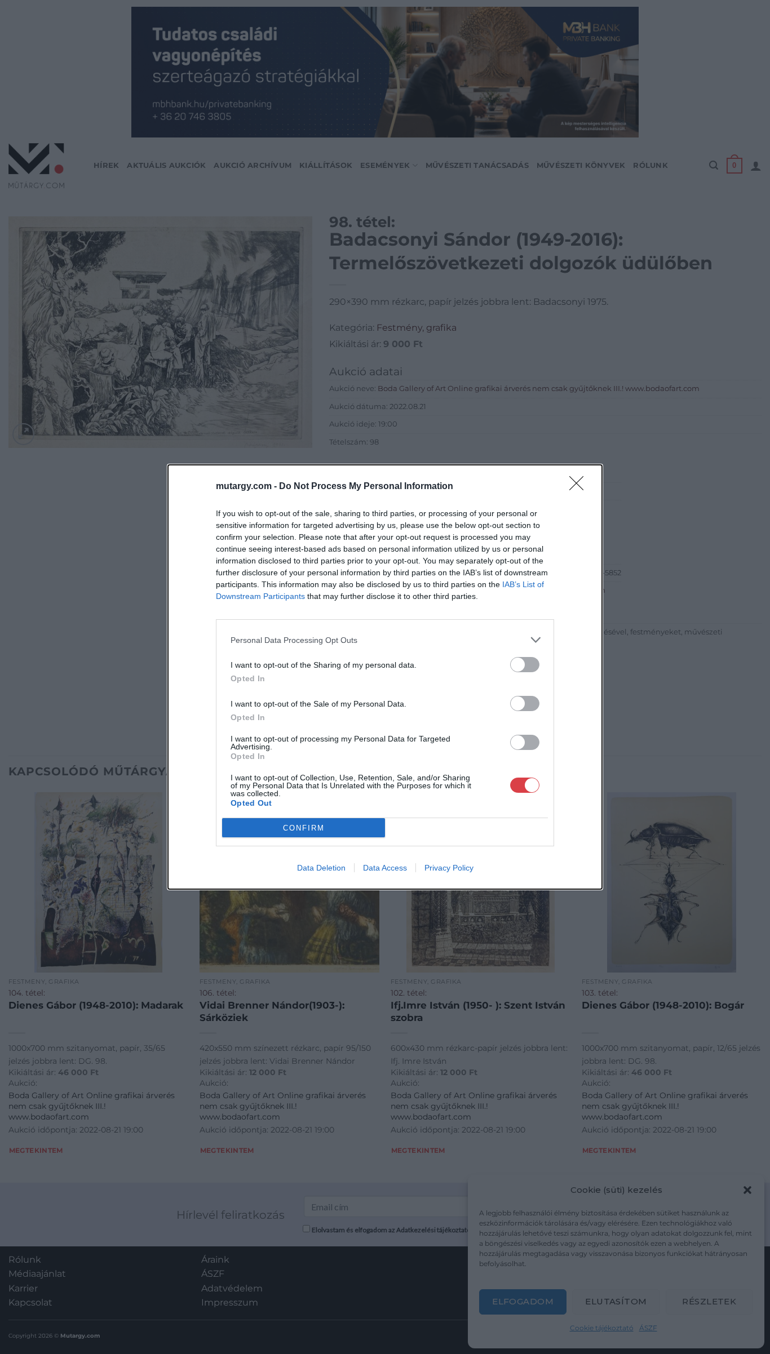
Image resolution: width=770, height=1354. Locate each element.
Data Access (385, 867)
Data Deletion (321, 867)
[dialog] (385, 677)
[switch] (524, 664)
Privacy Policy (448, 867)
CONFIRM (304, 828)
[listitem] (385, 640)
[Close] (580, 487)
